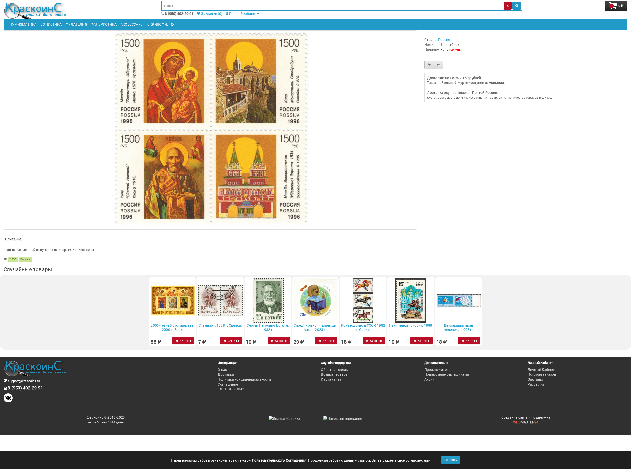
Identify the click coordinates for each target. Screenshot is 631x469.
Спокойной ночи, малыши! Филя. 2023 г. (315, 327)
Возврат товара (334, 374)
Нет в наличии (451, 49)
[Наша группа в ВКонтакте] (8, 397)
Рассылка (536, 384)
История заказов (542, 374)
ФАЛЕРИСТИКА (104, 24)
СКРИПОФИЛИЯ (160, 24)
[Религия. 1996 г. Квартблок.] (210, 130)
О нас (222, 369)
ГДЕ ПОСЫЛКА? (231, 389)
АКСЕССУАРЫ (132, 24)
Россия (444, 39)
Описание (13, 239)
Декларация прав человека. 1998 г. (458, 327)
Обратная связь (334, 369)
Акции (429, 379)
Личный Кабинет (542, 369)
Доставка (226, 374)
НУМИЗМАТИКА (23, 24)
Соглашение (228, 384)
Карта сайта (331, 379)
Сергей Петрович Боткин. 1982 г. (268, 327)
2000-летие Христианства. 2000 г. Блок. (172, 327)
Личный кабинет (242, 13)
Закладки (536, 379)
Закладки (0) (211, 13)
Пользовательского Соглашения (279, 460)
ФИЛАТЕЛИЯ (76, 24)
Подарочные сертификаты (446, 374)
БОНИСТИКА (51, 24)
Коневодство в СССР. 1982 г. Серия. (363, 327)
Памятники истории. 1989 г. (410, 327)
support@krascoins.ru (23, 381)
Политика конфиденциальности (244, 379)
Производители (437, 369)
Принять (451, 460)
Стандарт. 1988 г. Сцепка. (220, 325)
